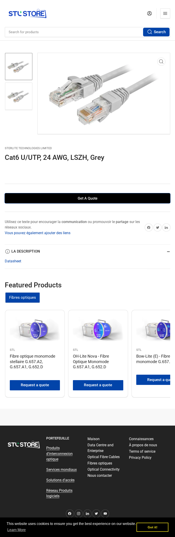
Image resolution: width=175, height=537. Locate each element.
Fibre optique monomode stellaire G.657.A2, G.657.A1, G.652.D (32, 361)
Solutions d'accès (60, 480)
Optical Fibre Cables (104, 457)
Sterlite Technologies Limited (28, 148)
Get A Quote (88, 198)
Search (160, 32)
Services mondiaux (61, 469)
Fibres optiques (22, 297)
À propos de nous (143, 445)
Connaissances (141, 439)
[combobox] (87, 32)
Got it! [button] (152, 527)
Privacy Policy (140, 457)
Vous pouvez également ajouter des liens (37, 233)
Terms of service (142, 451)
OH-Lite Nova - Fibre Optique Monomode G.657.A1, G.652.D (91, 361)
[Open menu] (165, 13)
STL (12, 349)
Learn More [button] (16, 530)
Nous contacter (100, 475)
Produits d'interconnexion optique (59, 454)
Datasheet (13, 261)
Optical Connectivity (104, 469)
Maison (94, 439)
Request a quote (35, 385)
